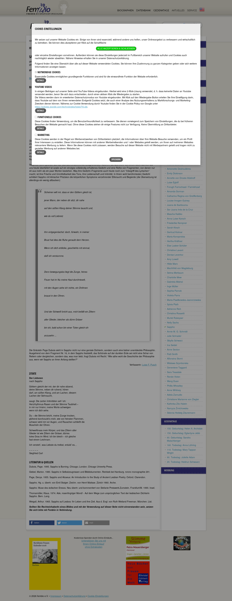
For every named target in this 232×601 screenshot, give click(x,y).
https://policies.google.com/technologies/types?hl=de (61, 106)
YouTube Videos (43, 87)
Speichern (116, 159)
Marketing (43, 135)
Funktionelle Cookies (49, 117)
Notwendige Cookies (48, 72)
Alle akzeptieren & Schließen (116, 48)
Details (40, 80)
